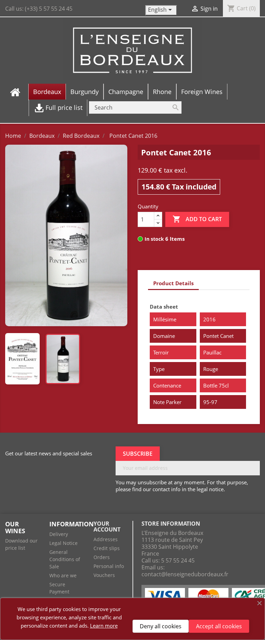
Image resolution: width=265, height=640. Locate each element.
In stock (154, 239)
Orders (102, 557)
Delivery (58, 534)
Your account (107, 527)
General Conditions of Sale (64, 559)
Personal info (109, 566)
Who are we (63, 575)
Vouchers (104, 575)
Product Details (173, 283)
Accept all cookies (219, 626)
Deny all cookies (160, 626)
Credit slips (107, 548)
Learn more (104, 625)
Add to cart (197, 219)
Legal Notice (63, 543)
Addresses (106, 539)
